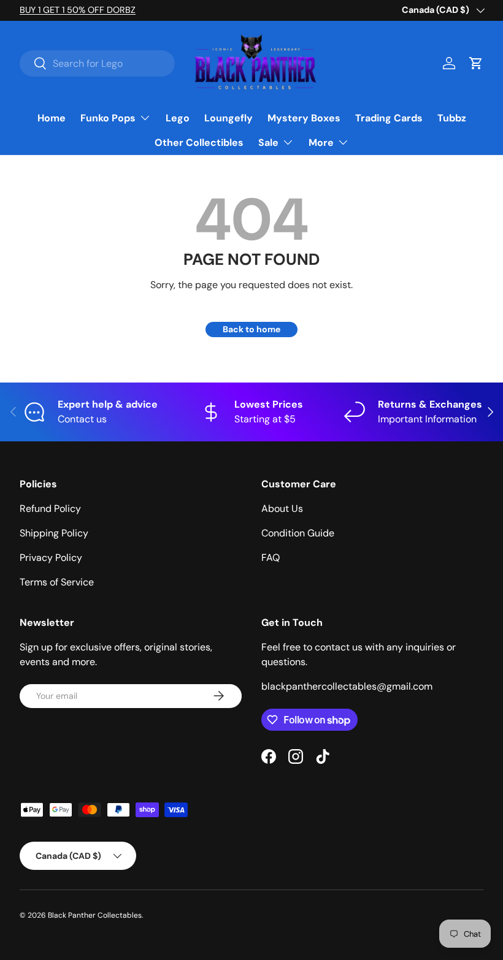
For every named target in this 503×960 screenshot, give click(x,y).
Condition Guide (297, 533)
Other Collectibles (199, 142)
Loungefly (228, 118)
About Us (282, 508)
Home (51, 118)
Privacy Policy (51, 557)
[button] (476, 63)
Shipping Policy (54, 533)
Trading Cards (389, 118)
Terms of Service (57, 582)
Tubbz (451, 118)
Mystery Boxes (303, 118)
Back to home (251, 329)
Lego (178, 118)
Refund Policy (50, 508)
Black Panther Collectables (95, 915)
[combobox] (97, 63)
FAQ (270, 557)
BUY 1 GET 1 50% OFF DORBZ (78, 9)
